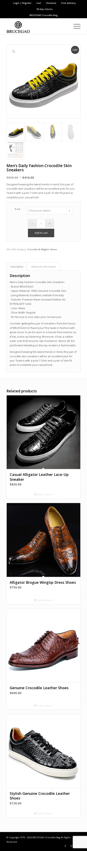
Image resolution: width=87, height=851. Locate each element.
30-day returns (44, 9)
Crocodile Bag (50, 15)
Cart (38, 2)
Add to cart (41, 233)
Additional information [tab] (43, 266)
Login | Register (22, 2)
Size (17, 208)
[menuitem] (22, 3)
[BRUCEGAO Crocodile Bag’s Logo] (36, 26)
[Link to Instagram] (71, 846)
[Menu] (75, 26)
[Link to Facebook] (65, 846)
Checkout (51, 2)
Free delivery (68, 2)
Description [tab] (17, 266)
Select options (45, 494)
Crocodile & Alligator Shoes (42, 249)
